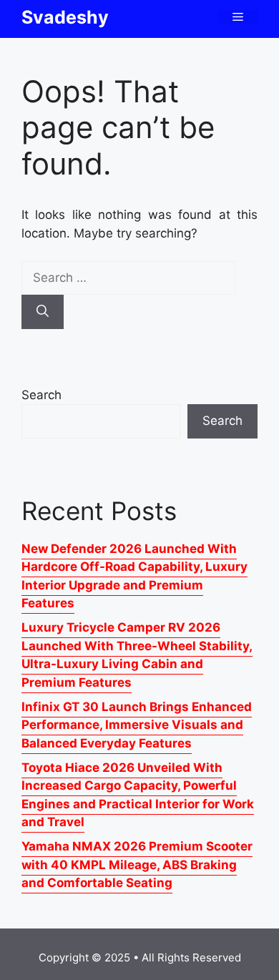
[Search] (42, 312)
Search (41, 395)
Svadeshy (65, 17)
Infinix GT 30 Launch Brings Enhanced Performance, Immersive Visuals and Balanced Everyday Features (136, 725)
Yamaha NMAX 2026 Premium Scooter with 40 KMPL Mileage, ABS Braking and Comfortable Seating (137, 864)
